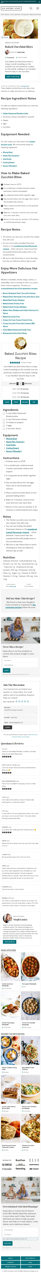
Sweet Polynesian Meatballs (8, 1024)
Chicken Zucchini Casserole (28, 1146)
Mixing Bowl (8, 152)
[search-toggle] (31, 8)
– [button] (17, 384)
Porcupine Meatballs (29, 984)
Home (2, 14)
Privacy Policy (10, 1267)
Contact (10, 1262)
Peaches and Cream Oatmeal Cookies (9, 1146)
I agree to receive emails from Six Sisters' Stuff (16, 1239)
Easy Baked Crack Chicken (28, 1068)
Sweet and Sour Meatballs (7, 985)
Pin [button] (34, 402)
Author (7, 717)
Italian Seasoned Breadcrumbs (15, 113)
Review (25, 402)
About (10, 1258)
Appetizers (17, 14)
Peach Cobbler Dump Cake (9, 1068)
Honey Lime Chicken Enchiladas (29, 1107)
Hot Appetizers (25, 14)
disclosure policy (25, 86)
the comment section (20, 606)
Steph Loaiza (21, 52)
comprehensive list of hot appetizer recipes (19, 288)
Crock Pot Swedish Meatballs (28, 1024)
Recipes (7, 14)
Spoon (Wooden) (10, 166)
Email (6, 722)
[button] (20, 1239)
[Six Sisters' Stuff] (11, 8)
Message (7, 707)
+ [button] (23, 384)
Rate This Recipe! (9, 702)
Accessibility (30, 1258)
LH (37, 1271)
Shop (30, 1267)
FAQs (30, 1262)
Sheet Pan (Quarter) (11, 155)
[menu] (37, 8)
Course (12, 14)
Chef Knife (7, 159)
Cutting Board (8, 162)
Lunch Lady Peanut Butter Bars (9, 1107)
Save (7, 402)
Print (16, 402)
